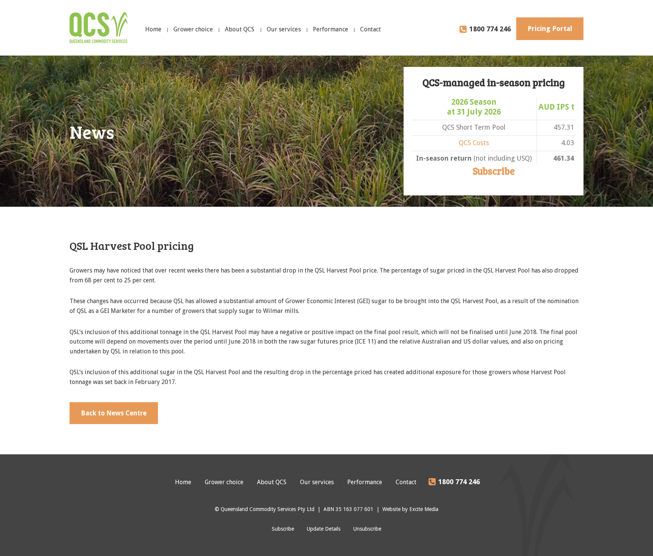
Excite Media (423, 509)
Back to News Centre (114, 413)
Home (153, 29)
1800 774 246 (490, 29)
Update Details (323, 529)
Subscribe (494, 170)
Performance (330, 29)
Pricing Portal (550, 29)
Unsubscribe (367, 529)
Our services (284, 29)
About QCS (240, 29)
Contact (370, 29)
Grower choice (192, 29)
